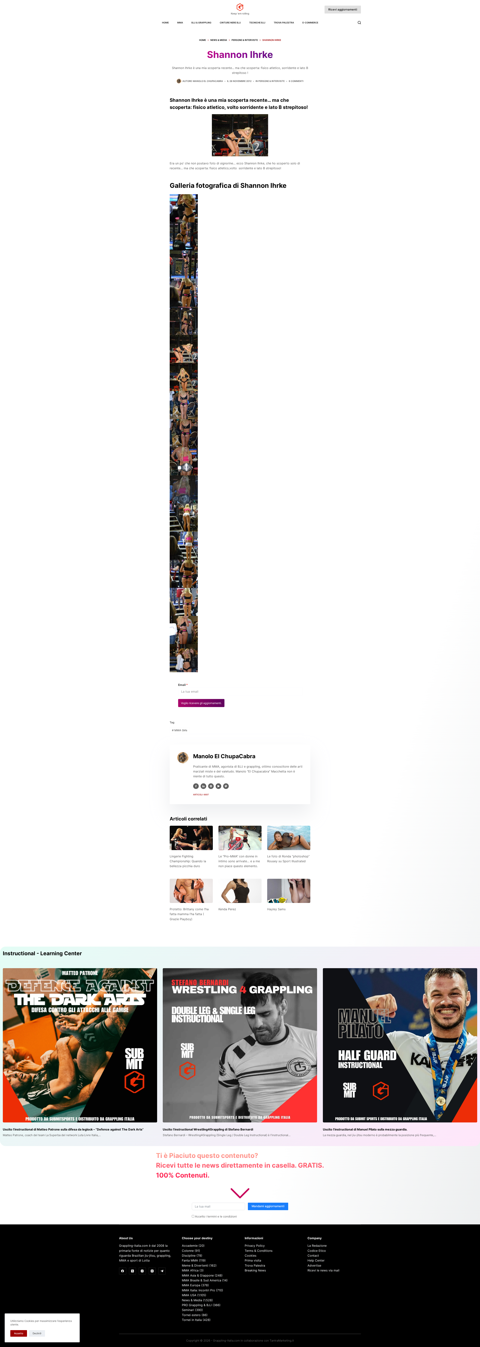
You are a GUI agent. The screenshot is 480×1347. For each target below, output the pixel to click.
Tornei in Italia (192, 1320)
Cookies (250, 1255)
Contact (313, 1255)
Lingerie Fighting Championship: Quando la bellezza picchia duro (188, 861)
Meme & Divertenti (195, 1265)
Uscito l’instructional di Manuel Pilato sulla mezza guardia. (365, 1129)
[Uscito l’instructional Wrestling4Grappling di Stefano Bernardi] (240, 1045)
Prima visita (253, 1260)
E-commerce (310, 22)
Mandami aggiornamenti (268, 1206)
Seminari (188, 1310)
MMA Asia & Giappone (198, 1275)
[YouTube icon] (218, 786)
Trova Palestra (284, 22)
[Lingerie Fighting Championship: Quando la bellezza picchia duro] (191, 838)
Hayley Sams (276, 909)
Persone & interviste (271, 81)
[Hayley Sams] (288, 891)
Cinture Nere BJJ (230, 22)
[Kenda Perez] (240, 891)
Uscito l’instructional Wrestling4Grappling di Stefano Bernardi (208, 1129)
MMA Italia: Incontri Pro (198, 1290)
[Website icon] (211, 786)
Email (183, 685)
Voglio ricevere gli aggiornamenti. (201, 703)
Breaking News (255, 1270)
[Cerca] (359, 22)
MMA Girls (179, 730)
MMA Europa (191, 1285)
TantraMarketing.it (282, 1340)
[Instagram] (142, 1271)
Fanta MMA (190, 1260)
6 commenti (296, 81)
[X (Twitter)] (132, 1271)
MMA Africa (190, 1270)
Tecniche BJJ (257, 22)
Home (165, 22)
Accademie (190, 1245)
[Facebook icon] (196, 786)
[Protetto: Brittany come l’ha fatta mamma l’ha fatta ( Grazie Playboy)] (191, 891)
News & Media (192, 1300)
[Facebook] (122, 1271)
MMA (180, 22)
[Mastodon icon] (226, 786)
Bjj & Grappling (201, 22)
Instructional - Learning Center (42, 953)
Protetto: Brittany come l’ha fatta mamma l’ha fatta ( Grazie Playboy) (189, 914)
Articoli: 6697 (201, 794)
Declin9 (37, 1333)
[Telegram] (162, 1271)
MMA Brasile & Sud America (201, 1280)
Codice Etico (317, 1251)
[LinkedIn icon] (203, 786)
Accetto (18, 1333)
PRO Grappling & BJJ (197, 1305)
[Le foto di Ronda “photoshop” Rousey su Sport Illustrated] (288, 838)
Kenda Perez (227, 909)
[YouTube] (152, 1271)
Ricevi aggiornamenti (342, 9)
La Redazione (317, 1245)
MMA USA (189, 1295)
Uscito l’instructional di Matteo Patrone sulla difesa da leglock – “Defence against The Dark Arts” (73, 1129)
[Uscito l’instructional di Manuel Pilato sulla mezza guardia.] (400, 1045)
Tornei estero (191, 1315)
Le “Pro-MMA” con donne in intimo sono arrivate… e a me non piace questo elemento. (239, 861)
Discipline (189, 1255)
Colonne (188, 1251)
